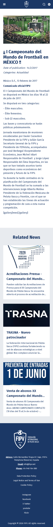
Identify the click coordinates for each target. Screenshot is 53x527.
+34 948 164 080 (26, 468)
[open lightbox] (26, 30)
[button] (4, 4)
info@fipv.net (26, 464)
